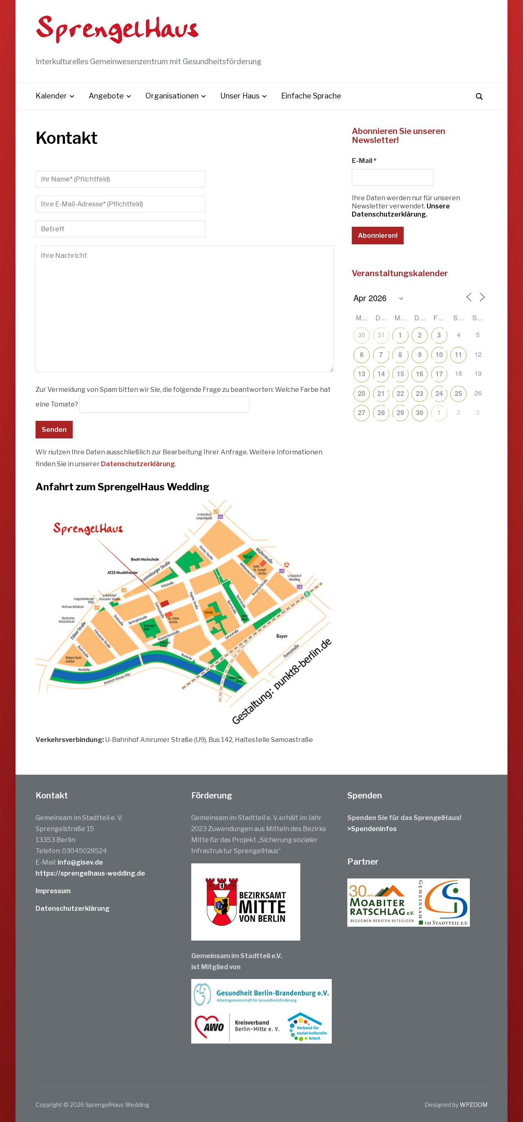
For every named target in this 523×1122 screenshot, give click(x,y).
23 (419, 393)
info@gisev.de (80, 862)
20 (361, 393)
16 (419, 373)
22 (400, 393)
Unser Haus (239, 96)
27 (361, 412)
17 (439, 373)
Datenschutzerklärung (138, 464)
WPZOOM (473, 1104)
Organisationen (172, 96)
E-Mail (364, 161)
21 (381, 393)
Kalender (51, 96)
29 (400, 412)
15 (400, 373)
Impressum (53, 891)
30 (361, 335)
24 (439, 393)
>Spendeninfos (372, 829)
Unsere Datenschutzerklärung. (401, 210)
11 (458, 354)
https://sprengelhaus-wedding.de (90, 873)
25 (458, 393)
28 (381, 412)
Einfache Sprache (311, 96)
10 (439, 354)
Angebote (106, 96)
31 (381, 335)
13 (361, 373)
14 (381, 373)
